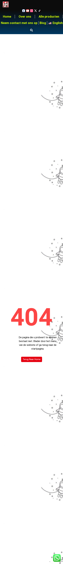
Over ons (25, 16)
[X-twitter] (35, 10)
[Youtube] (27, 10)
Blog (43, 23)
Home (7, 16)
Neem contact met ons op (19, 23)
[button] (31, 30)
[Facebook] (23, 10)
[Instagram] (31, 10)
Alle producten (49, 16)
